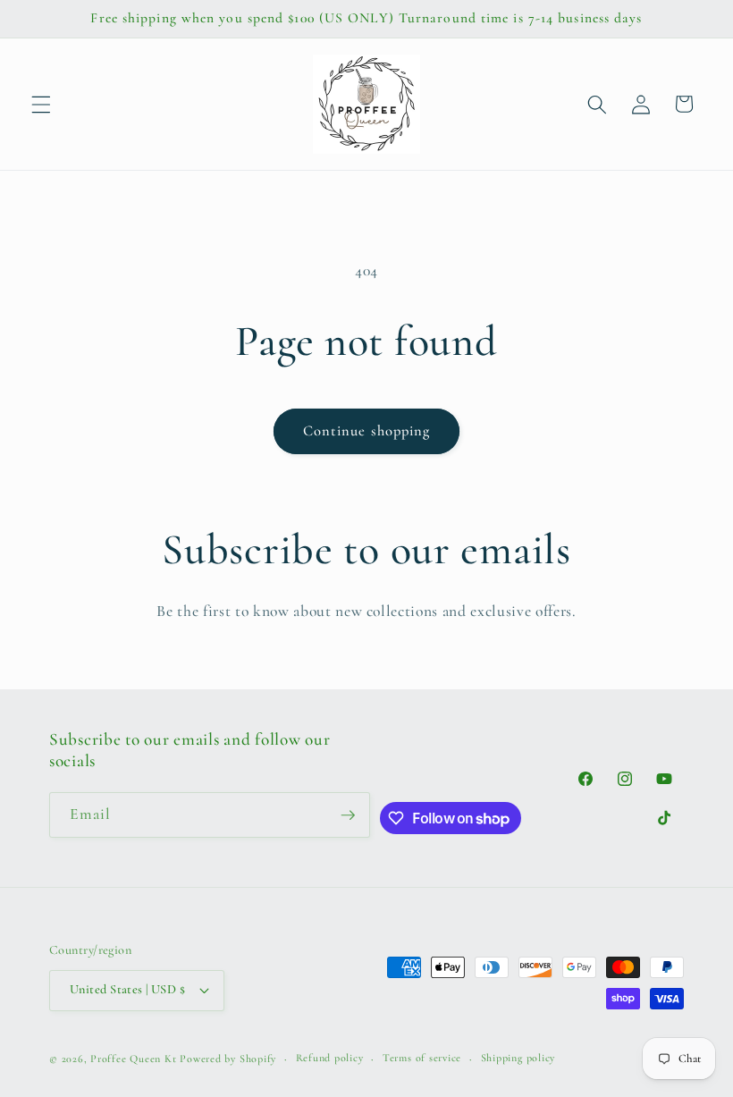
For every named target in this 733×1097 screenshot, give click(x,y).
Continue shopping (367, 431)
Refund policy (330, 1057)
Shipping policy (518, 1057)
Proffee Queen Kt (133, 1058)
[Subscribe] (347, 815)
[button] (41, 103)
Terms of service (422, 1057)
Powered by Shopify (228, 1058)
